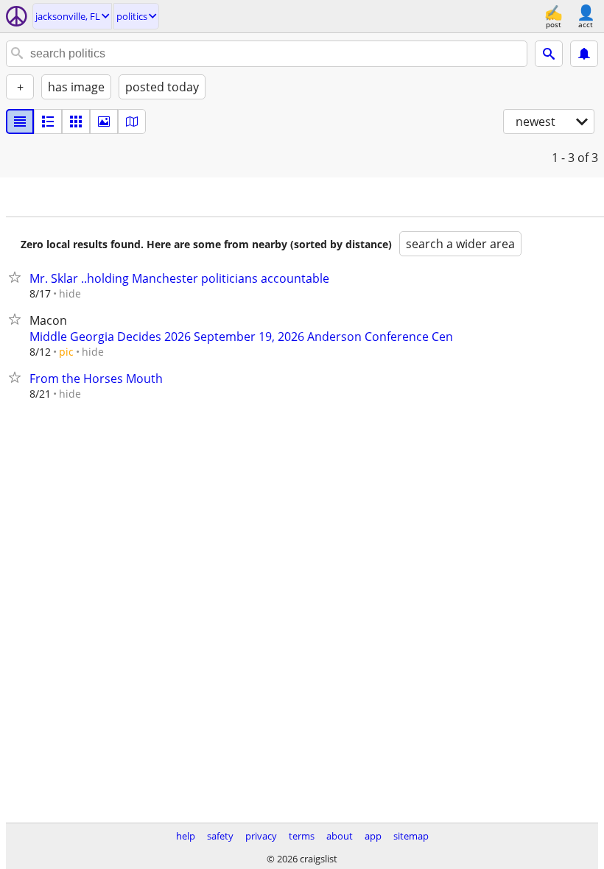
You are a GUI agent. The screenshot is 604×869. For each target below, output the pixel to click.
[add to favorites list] (17, 277)
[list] (20, 121)
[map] (132, 121)
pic (66, 352)
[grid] (76, 121)
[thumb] (48, 121)
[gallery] (104, 121)
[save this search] (584, 54)
